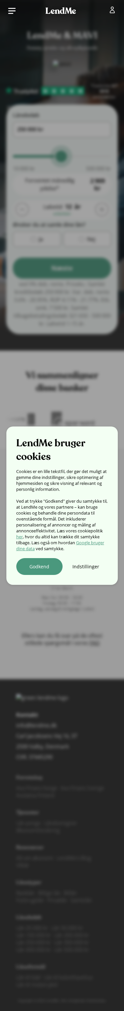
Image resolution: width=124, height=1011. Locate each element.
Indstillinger (85, 566)
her (19, 537)
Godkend (39, 566)
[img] (113, 11)
